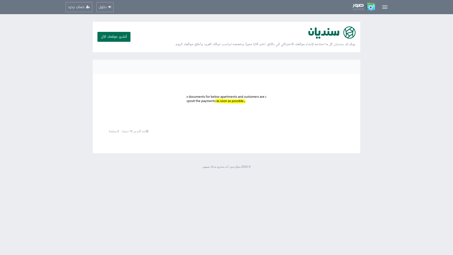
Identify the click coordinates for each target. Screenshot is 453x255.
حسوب (206, 167)
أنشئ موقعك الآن (114, 37)
